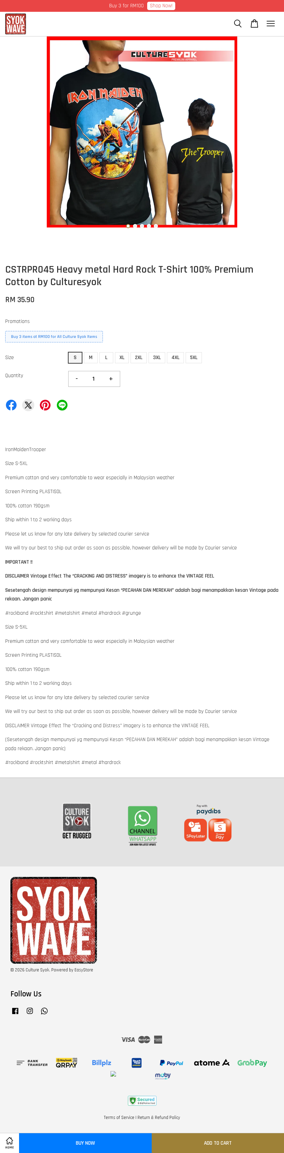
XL (121, 357)
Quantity (14, 375)
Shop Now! (161, 5)
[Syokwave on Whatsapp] (44, 1014)
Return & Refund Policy (158, 1117)
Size (9, 357)
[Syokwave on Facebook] (15, 1014)
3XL (157, 357)
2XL (138, 357)
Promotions (17, 321)
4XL (175, 357)
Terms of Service (119, 1117)
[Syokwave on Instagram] (30, 1014)
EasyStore (83, 970)
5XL (193, 357)
